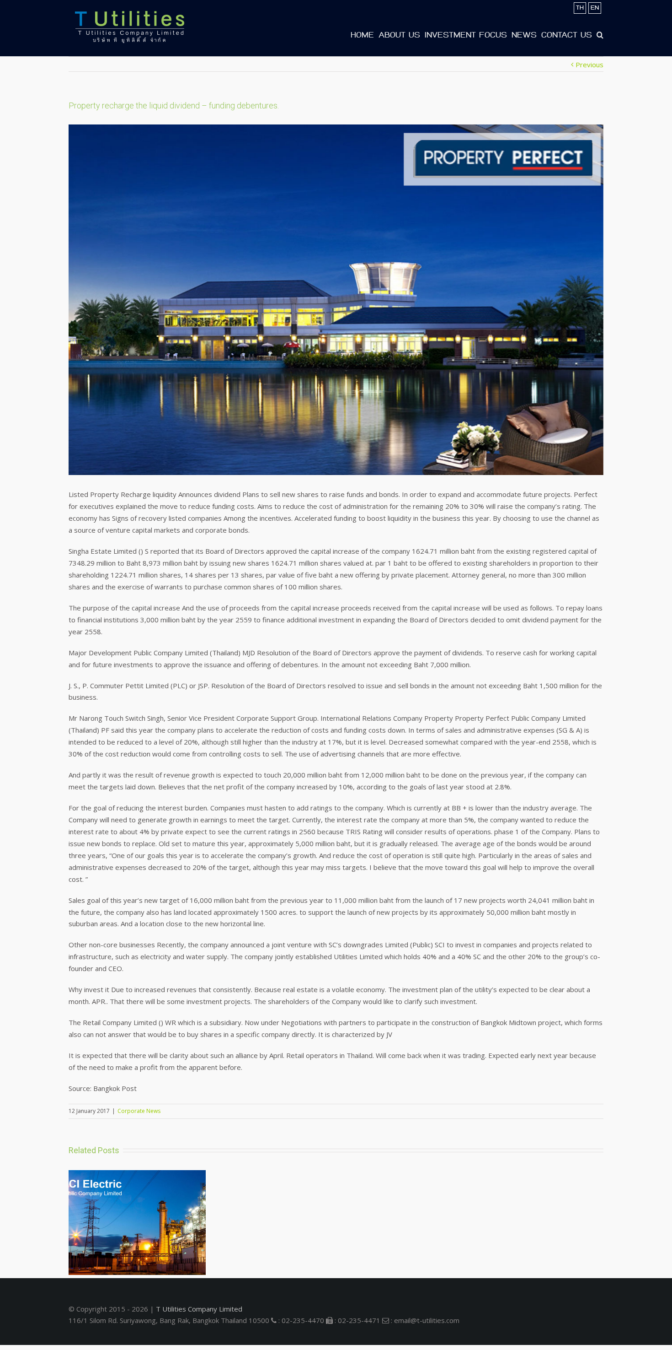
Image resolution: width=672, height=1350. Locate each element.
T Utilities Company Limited (199, 1308)
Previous (589, 64)
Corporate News (138, 1111)
